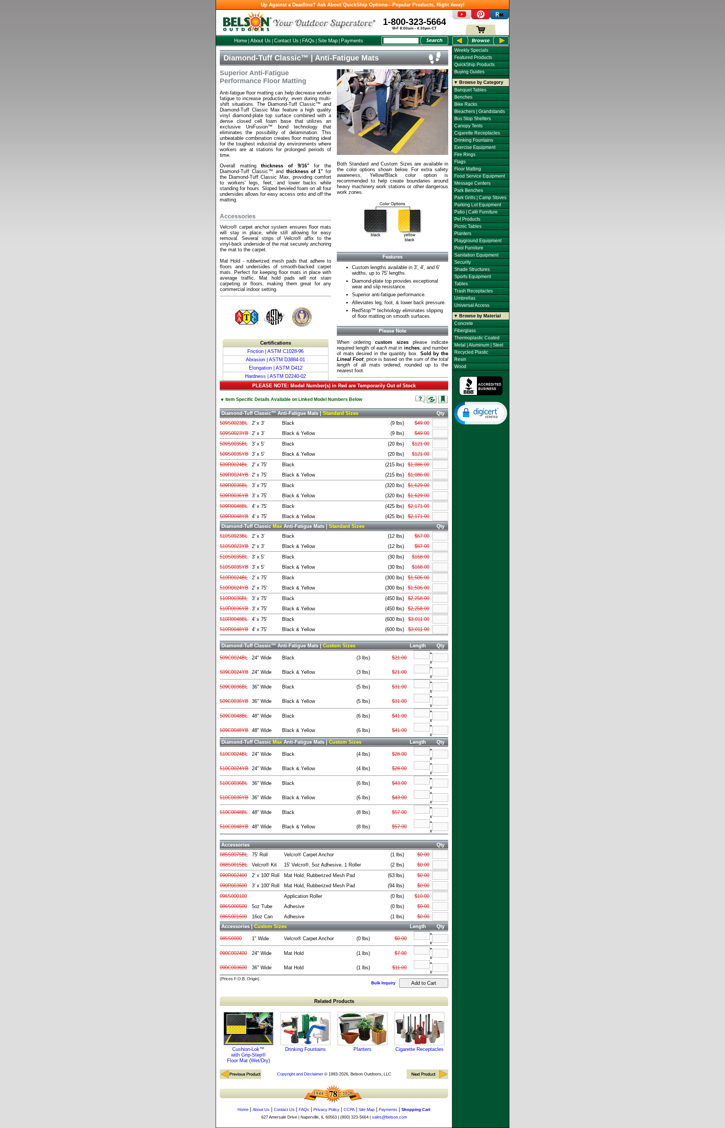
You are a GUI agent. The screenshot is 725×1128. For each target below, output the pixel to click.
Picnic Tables (467, 226)
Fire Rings (464, 154)
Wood (460, 366)
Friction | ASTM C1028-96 (275, 351)
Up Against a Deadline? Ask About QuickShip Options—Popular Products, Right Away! (362, 5)
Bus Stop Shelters (472, 118)
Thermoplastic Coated (477, 337)
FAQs (308, 40)
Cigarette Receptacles (419, 1049)
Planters (362, 1049)
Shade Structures (472, 269)
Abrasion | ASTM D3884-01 (275, 359)
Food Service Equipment (479, 176)
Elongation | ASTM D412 (275, 368)
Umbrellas (464, 298)
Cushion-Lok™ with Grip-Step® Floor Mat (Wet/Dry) (248, 1054)
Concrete (463, 323)
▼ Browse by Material (477, 316)
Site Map (328, 40)
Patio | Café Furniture (476, 212)
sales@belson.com (389, 1117)
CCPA (349, 1109)
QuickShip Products (474, 64)
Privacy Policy (326, 1109)
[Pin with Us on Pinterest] (480, 17)
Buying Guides (469, 71)
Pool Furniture (468, 248)
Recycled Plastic (471, 352)
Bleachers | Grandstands (479, 111)
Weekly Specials (471, 50)
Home (240, 40)
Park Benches (468, 190)
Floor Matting (467, 169)
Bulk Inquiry (383, 983)
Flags (460, 161)
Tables (461, 283)
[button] (480, 413)
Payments (352, 40)
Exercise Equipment (474, 147)
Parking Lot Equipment (477, 204)
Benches (463, 97)
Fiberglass (465, 330)
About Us (260, 40)
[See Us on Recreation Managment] (499, 17)
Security (462, 262)
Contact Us (286, 40)
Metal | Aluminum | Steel (478, 345)
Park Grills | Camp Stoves (480, 197)
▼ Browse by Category (478, 82)
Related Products (334, 1001)
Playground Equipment (477, 240)
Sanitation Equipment (476, 255)
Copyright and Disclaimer (300, 1074)
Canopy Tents (468, 125)
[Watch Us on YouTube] (461, 17)
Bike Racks (465, 104)
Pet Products (467, 219)
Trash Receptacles (473, 291)
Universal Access (471, 305)
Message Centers (472, 183)
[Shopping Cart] (481, 33)
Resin (460, 359)
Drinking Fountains (305, 1049)
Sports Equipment (472, 276)
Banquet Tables (470, 90)
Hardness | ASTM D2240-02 (275, 376)
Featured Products (473, 57)
